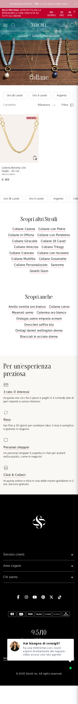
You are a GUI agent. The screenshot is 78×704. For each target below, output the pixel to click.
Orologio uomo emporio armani (39, 318)
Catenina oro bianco (51, 312)
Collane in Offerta (21, 235)
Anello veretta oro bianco (27, 306)
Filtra (65, 104)
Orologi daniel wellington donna (38, 330)
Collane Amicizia (26, 247)
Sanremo (57, 265)
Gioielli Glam (39, 271)
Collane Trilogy (53, 247)
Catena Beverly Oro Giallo (14, 169)
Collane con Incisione (53, 253)
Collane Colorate (21, 253)
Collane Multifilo (23, 259)
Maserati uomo (22, 312)
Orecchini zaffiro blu (39, 324)
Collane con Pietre (52, 229)
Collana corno (59, 306)
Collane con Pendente (53, 235)
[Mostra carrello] (72, 25)
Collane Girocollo (24, 241)
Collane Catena (23, 229)
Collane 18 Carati (53, 241)
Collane (23, 35)
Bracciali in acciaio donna (39, 336)
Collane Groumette (53, 259)
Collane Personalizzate (30, 265)
